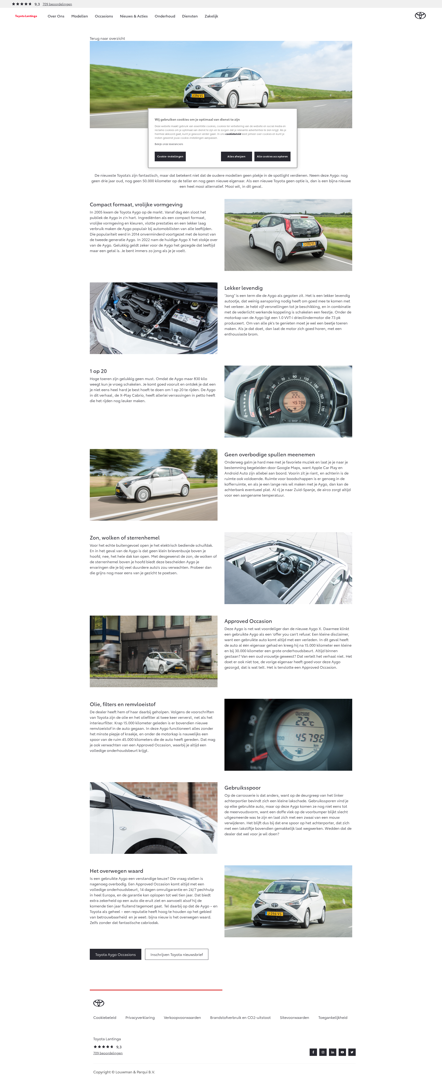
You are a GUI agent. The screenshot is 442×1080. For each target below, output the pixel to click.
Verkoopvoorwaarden (182, 1017)
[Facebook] (313, 1052)
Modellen (79, 15)
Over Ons (56, 15)
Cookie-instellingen (170, 156)
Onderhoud (165, 15)
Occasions (104, 15)
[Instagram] (323, 1052)
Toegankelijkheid (332, 1017)
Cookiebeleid (104, 1017)
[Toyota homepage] (420, 16)
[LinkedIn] (332, 1052)
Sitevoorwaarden (294, 1017)
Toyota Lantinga (26, 15)
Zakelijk (211, 15)
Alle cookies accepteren (272, 156)
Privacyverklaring (140, 1017)
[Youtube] (342, 1052)
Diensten (190, 15)
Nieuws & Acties (134, 15)
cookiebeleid (233, 134)
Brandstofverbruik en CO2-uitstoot (240, 1017)
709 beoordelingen (57, 4)
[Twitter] (352, 1052)
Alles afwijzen (236, 156)
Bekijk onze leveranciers (169, 144)
